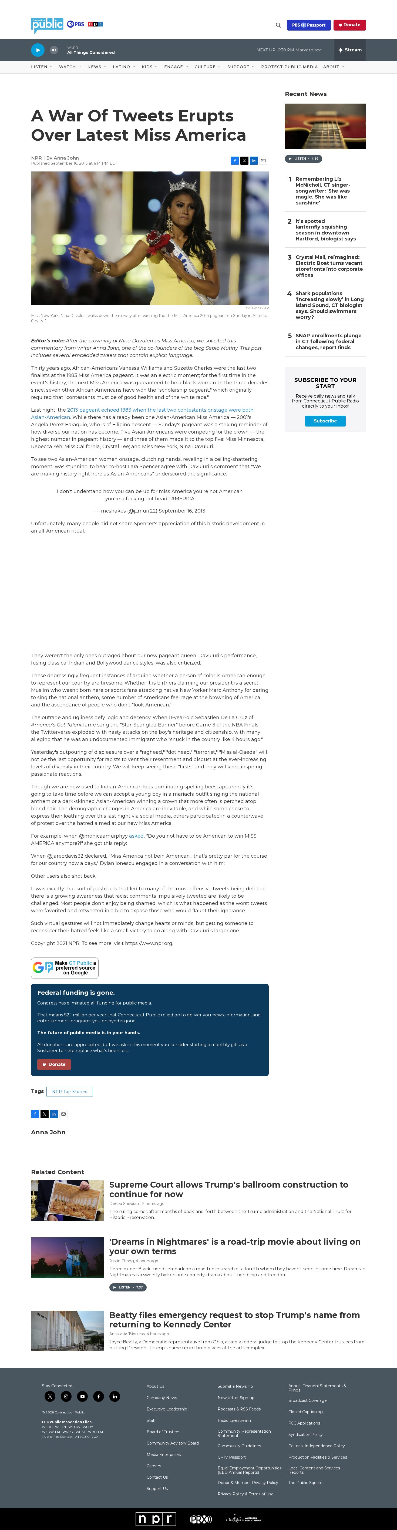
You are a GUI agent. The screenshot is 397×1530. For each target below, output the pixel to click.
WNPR (67, 1432)
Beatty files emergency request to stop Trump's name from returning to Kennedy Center (234, 1320)
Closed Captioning (305, 1412)
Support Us (157, 1489)
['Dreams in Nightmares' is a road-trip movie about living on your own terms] (67, 1257)
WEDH (47, 1427)
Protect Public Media (289, 66)
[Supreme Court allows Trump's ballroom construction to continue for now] (67, 1200)
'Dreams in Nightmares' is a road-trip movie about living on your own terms (235, 1246)
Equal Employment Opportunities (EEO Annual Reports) (249, 1470)
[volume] (54, 50)
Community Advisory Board (173, 1443)
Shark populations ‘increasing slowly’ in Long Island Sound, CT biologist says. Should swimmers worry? (330, 305)
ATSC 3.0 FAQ (86, 1437)
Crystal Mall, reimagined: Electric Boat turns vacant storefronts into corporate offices (329, 266)
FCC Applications (304, 1423)
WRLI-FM (95, 1432)
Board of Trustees (163, 1432)
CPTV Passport (232, 1457)
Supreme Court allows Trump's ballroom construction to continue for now (228, 1189)
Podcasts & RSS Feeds (239, 1409)
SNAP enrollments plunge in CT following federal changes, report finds (329, 342)
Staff (151, 1421)
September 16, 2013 (182, 511)
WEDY (88, 1427)
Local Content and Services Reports (314, 1470)
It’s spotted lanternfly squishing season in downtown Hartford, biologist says (326, 230)
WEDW (74, 1427)
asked (136, 836)
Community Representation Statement (244, 1433)
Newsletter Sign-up (236, 1398)
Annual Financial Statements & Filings (317, 1388)
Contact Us (157, 1477)
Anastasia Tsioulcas (127, 1333)
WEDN (60, 1427)
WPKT (81, 1432)
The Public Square (305, 1483)
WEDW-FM (51, 1432)
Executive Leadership (167, 1409)
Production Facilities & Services (317, 1457)
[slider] (62, 50)
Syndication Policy (305, 1435)
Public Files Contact (57, 1437)
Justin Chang (121, 1260)
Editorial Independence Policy (316, 1446)
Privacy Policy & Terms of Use (246, 1494)
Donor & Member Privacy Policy (248, 1483)
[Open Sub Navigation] (51, 67)
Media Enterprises (164, 1455)
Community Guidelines (239, 1446)
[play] (37, 50)
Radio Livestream (234, 1421)
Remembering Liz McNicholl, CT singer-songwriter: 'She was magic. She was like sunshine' (323, 191)
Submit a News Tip (235, 1386)
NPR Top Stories (69, 1091)
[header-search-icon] (278, 25)
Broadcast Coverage (307, 1401)
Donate (352, 24)
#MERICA (182, 499)
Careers (154, 1466)
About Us (155, 1386)
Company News (162, 1398)
